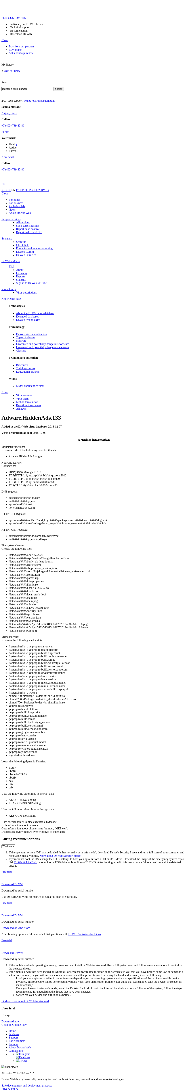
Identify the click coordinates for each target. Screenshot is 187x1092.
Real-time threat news (28, 405)
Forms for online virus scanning (34, 248)
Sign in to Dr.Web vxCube (31, 283)
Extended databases (27, 316)
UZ (38, 190)
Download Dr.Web (21, 34)
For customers (17, 1040)
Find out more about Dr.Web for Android (25, 1001)
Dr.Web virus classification (31, 334)
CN (8, 190)
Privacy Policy (9, 1088)
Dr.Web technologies (28, 319)
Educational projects (27, 371)
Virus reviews (24, 395)
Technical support (20, 27)
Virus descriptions (26, 292)
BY (43, 190)
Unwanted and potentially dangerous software (42, 344)
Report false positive (28, 229)
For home (14, 199)
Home (12, 1030)
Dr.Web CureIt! (25, 251)
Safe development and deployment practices (26, 1085)
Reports (20, 276)
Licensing (21, 273)
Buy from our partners (21, 46)
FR (22, 190)
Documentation (19, 30)
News (12, 209)
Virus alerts (22, 398)
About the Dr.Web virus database (35, 313)
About (19, 269)
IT (26, 190)
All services (23, 222)
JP (29, 190)
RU (3, 190)
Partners (13, 1044)
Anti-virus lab (17, 206)
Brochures (22, 365)
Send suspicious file (27, 225)
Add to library (12, 70)
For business (16, 203)
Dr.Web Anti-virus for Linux (84, 934)
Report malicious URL (29, 232)
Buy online (15, 49)
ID (47, 190)
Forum (5, 131)
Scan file (21, 241)
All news (21, 408)
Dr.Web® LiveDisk (25, 862)
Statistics (21, 279)
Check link (22, 245)
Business (14, 1034)
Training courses (25, 368)
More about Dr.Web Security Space (60, 855)
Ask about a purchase (21, 53)
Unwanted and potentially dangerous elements (42, 347)
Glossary (21, 350)
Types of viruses (25, 337)
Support (13, 1037)
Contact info (16, 1050)
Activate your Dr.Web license (27, 24)
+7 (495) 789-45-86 (12, 125)
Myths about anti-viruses (30, 385)
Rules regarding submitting (39, 100)
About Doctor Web (20, 212)
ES (18, 190)
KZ (33, 190)
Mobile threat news (27, 402)
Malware (21, 340)
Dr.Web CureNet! (26, 255)
